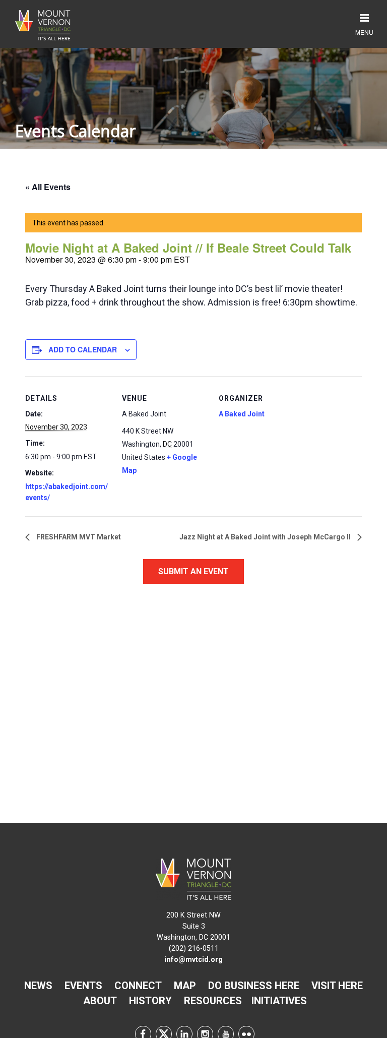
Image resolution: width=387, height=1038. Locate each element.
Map (185, 986)
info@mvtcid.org (193, 959)
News (38, 986)
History (150, 1001)
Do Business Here (253, 986)
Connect (138, 986)
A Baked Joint (242, 414)
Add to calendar (82, 349)
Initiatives (279, 1001)
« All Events (48, 187)
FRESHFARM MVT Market (78, 537)
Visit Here (337, 986)
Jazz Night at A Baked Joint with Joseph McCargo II (265, 537)
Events (83, 986)
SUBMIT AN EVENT (193, 571)
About (100, 1001)
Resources (213, 1001)
